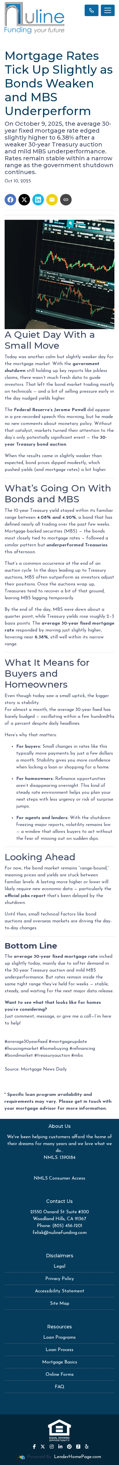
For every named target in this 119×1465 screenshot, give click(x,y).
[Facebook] (34, 1446)
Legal (59, 1266)
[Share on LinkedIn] (38, 199)
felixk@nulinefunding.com (60, 1233)
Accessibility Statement (59, 1291)
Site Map (59, 1303)
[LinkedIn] (60, 1446)
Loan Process (59, 1350)
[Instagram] (52, 1446)
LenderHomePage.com (77, 1457)
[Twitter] (42, 1446)
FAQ (59, 1387)
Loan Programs (59, 1337)
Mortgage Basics (59, 1362)
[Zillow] (78, 1446)
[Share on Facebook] (10, 199)
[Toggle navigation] (108, 10)
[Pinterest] (69, 1446)
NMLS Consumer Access (59, 1178)
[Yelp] (86, 1446)
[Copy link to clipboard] (66, 199)
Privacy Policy (59, 1279)
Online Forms (60, 1374)
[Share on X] (24, 199)
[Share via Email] (52, 199)
